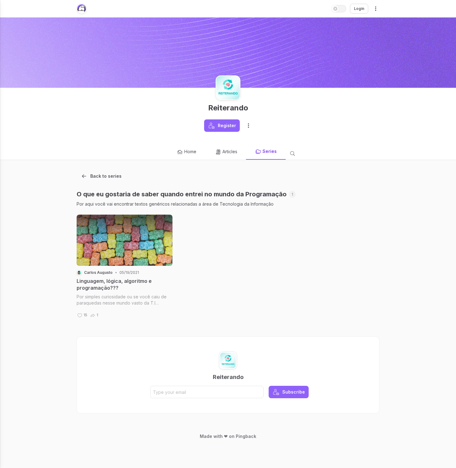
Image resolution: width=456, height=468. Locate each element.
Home (190, 151)
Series (269, 151)
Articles (229, 151)
